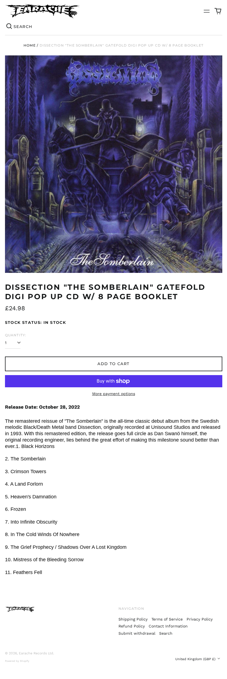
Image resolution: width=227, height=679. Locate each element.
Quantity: (16, 335)
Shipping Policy (133, 619)
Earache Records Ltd (36, 653)
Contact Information (168, 626)
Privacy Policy (200, 619)
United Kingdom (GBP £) (195, 659)
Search (165, 633)
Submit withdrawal (136, 633)
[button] (217, 11)
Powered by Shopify (17, 661)
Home (30, 45)
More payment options (113, 393)
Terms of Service (167, 619)
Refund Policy (131, 626)
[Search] (9, 27)
